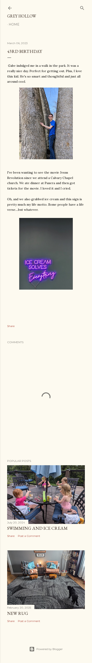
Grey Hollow (21, 16)
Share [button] (11, 326)
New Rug (17, 613)
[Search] (82, 7)
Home (14, 24)
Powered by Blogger (49, 649)
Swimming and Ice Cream (37, 528)
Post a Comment (29, 536)
